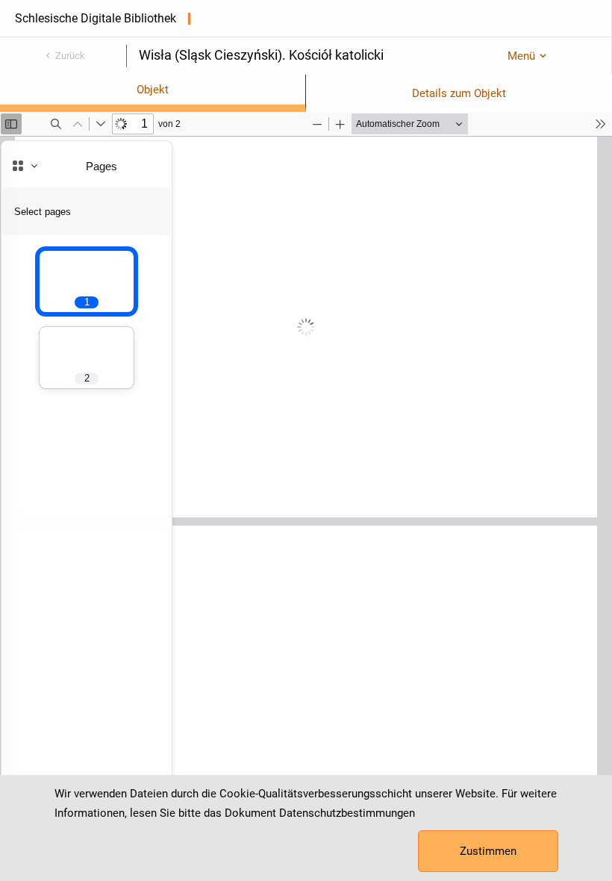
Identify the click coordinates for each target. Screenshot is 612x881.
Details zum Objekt (459, 93)
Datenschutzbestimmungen (347, 813)
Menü (521, 56)
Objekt (153, 89)
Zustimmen (488, 851)
